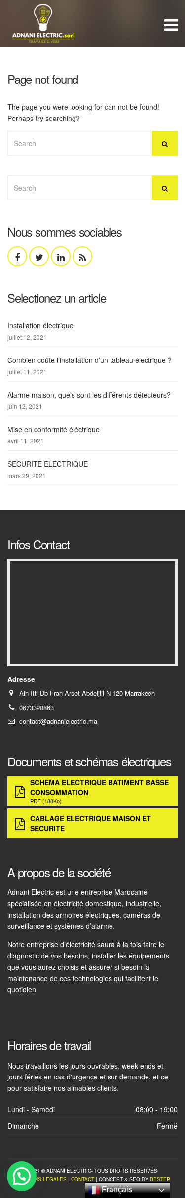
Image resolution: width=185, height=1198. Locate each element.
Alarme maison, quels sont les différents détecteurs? (89, 394)
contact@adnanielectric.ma (58, 721)
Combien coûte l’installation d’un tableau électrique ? (89, 360)
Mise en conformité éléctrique (53, 429)
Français (116, 1189)
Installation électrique (40, 325)
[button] (22, 1176)
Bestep (160, 1179)
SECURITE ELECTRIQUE (47, 464)
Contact (82, 1179)
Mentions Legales (41, 1179)
